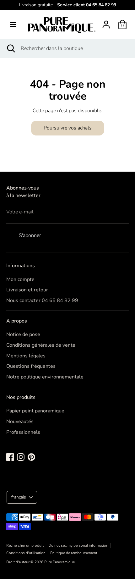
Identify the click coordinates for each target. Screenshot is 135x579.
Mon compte (20, 279)
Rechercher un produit (25, 545)
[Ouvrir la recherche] (10, 48)
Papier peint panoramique (35, 410)
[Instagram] (20, 457)
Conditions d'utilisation (26, 552)
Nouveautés (20, 421)
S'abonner (30, 235)
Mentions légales (26, 355)
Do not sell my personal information (78, 545)
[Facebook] (10, 457)
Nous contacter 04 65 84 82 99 (42, 300)
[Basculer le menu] (13, 24)
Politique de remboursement (73, 552)
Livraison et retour (27, 289)
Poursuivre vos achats (68, 127)
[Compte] (106, 22)
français (18, 497)
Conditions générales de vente (40, 345)
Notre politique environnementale (45, 376)
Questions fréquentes (31, 366)
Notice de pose (23, 334)
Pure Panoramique (59, 562)
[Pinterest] (31, 457)
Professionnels (23, 432)
